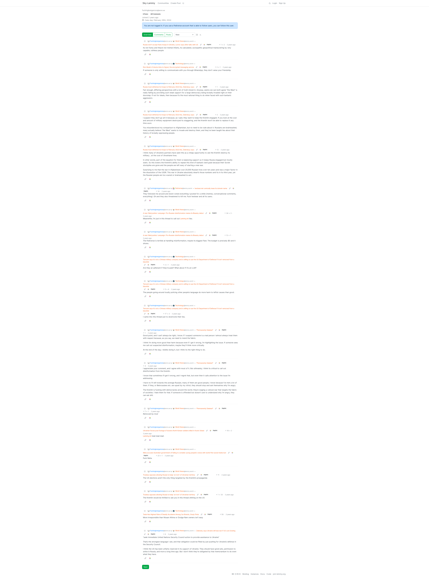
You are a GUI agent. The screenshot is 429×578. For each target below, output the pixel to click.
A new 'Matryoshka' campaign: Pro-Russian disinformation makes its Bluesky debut (173, 213)
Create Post (176, 3)
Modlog (245, 574)
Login (274, 3)
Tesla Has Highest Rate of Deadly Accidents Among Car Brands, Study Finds (171, 514)
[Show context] (201, 44)
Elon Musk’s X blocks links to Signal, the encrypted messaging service (168, 67)
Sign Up (282, 3)
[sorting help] (197, 35)
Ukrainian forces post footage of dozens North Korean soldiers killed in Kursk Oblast (173, 431)
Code (269, 574)
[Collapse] (145, 41)
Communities (163, 3)
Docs (262, 574)
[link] (204, 44)
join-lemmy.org (279, 574)
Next (146, 567)
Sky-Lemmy (149, 3)
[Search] (269, 3)
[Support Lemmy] (183, 3)
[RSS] (200, 35)
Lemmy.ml (184, 218)
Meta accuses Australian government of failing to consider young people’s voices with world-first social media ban (184, 453)
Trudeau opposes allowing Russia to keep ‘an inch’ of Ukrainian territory (169, 475)
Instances (255, 574)
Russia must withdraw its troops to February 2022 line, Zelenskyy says (168, 87)
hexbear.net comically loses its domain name (211, 188)
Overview (147, 35)
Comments (158, 35)
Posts (168, 35)
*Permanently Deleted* (204, 330)
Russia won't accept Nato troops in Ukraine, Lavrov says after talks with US (170, 45)
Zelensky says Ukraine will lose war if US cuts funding (215, 531)
